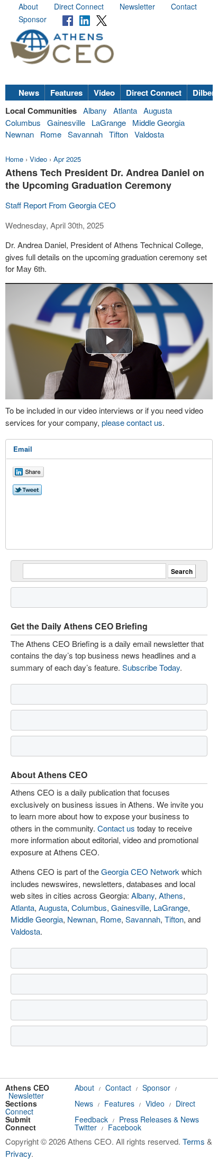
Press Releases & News (159, 1119)
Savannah (85, 134)
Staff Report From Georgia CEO (60, 205)
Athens (171, 895)
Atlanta (125, 110)
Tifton (118, 134)
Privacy (18, 1153)
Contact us (116, 828)
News (29, 92)
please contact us (132, 422)
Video (104, 92)
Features (66, 92)
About (28, 6)
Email (22, 449)
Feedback (91, 1119)
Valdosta (149, 134)
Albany (95, 110)
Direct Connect (79, 6)
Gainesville (66, 122)
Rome (50, 134)
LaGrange (109, 122)
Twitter (86, 1127)
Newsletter (137, 6)
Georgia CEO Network (140, 871)
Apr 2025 (67, 159)
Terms (194, 1141)
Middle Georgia (158, 122)
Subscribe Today (151, 667)
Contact (184, 6)
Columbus (23, 122)
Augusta (157, 110)
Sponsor (33, 19)
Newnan (19, 134)
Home (14, 159)
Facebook (124, 1127)
